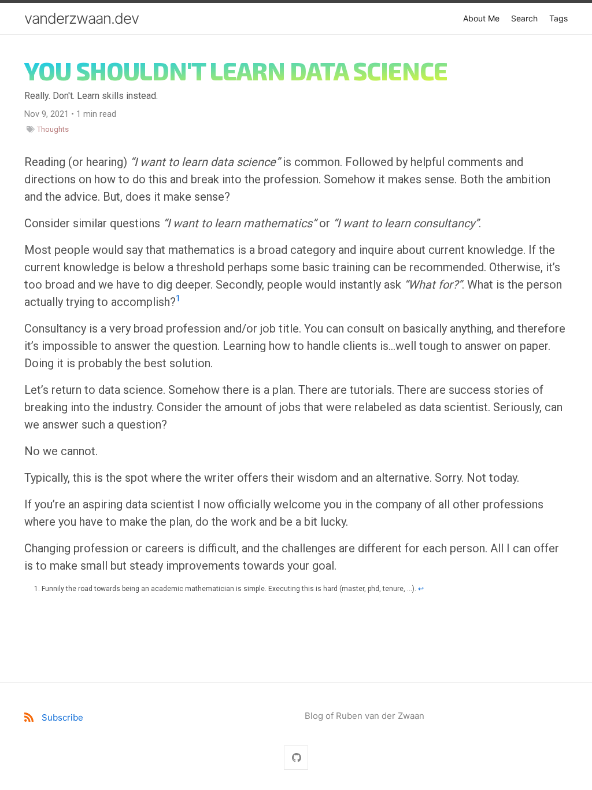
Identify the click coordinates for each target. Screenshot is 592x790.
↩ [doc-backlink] (421, 589)
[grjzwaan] (296, 757)
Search (524, 18)
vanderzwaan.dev (81, 18)
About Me (481, 18)
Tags (558, 18)
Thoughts (53, 129)
